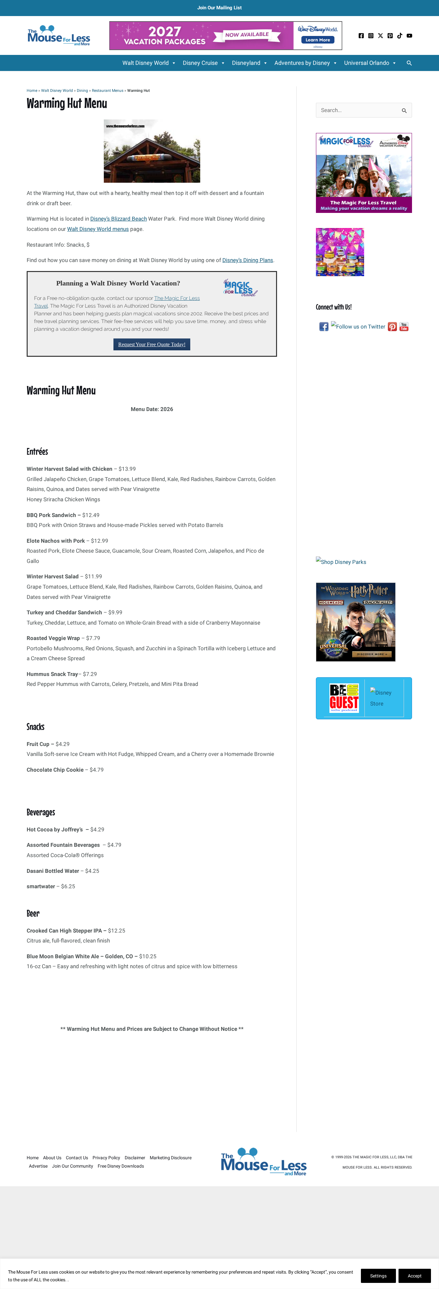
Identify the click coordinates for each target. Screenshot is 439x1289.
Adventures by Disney (302, 62)
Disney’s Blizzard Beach (118, 218)
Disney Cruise (200, 62)
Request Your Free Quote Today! (151, 344)
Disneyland (246, 62)
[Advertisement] (152, 1084)
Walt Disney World (145, 62)
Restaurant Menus (107, 90)
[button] (409, 63)
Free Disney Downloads (121, 1166)
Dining (82, 90)
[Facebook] (361, 36)
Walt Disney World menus (98, 229)
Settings (378, 1275)
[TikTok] (400, 36)
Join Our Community (72, 1166)
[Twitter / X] (380, 36)
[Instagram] (371, 36)
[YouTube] (409, 36)
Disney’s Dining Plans (247, 260)
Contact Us (77, 1157)
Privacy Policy (106, 1157)
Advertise (38, 1166)
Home (32, 90)
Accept (415, 1275)
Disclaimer (135, 1157)
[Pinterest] (390, 36)
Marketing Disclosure (171, 1157)
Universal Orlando (366, 62)
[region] (219, 1273)
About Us (52, 1157)
